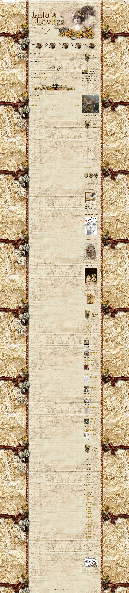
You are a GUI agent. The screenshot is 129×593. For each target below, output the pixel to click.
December (89, 482)
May (87, 545)
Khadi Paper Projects (93, 387)
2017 (85, 462)
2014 (85, 469)
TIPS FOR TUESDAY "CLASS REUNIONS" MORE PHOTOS (90, 519)
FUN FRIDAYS (89, 502)
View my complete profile (89, 88)
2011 (85, 477)
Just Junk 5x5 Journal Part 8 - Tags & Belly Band (93, 342)
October (88, 487)
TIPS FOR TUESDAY (89, 510)
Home (55, 105)
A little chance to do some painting (90, 327)
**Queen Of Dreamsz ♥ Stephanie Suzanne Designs (90, 430)
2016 (85, 464)
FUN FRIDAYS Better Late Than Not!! (90, 538)
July (87, 494)
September (89, 489)
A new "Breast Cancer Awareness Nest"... (93, 368)
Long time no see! (93, 398)
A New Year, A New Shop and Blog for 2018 (93, 434)
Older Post (76, 105)
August (88, 492)
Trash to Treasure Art (90, 407)
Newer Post (34, 105)
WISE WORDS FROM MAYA (93, 377)
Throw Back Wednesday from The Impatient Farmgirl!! (94, 422)
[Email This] (54, 77)
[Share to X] (56, 77)
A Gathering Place (89, 375)
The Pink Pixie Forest (90, 418)
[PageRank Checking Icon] (89, 572)
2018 (85, 459)
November (89, 484)
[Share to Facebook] (58, 77)
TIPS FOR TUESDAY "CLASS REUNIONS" (89, 527)
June (87, 543)
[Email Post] (51, 77)
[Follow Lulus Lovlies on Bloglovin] (91, 234)
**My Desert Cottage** (90, 396)
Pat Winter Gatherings (90, 333)
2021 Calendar (87, 334)
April (87, 548)
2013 (85, 472)
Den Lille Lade (88, 350)
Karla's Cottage (88, 325)
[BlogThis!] (55, 77)
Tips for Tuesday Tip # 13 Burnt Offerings (45, 80)
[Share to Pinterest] (59, 77)
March (88, 550)
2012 (85, 474)
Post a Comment (36, 98)
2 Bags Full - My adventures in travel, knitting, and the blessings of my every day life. (91, 362)
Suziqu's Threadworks (90, 386)
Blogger (72, 590)
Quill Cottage (87, 339)
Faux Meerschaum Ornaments (93, 410)
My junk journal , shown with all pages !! (94, 352)
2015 (85, 467)
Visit (86, 167)
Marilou (93, 69)
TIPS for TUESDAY (91, 505)
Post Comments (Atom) (58, 110)
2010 (85, 480)
